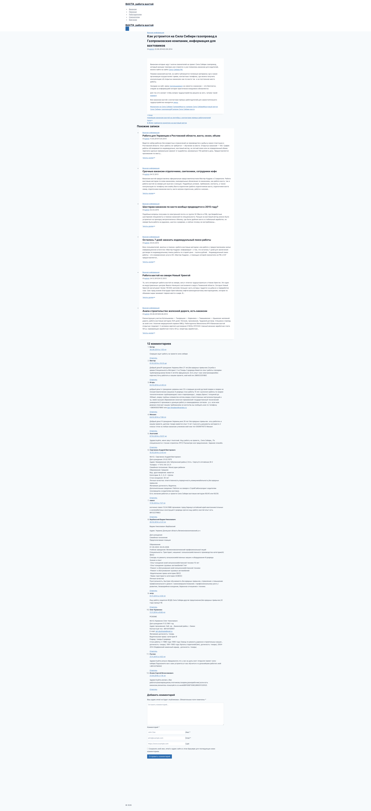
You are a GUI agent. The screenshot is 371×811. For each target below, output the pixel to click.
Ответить (153, 358)
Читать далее (149, 158)
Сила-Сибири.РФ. (176, 70)
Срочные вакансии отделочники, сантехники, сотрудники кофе (180, 171)
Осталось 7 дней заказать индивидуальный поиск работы (177, 239)
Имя (188, 732)
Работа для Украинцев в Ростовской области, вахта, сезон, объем (181, 135)
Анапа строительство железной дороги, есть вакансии (175, 311)
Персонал (133, 12)
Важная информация (155, 33)
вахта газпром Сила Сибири (191, 107)
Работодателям (135, 15)
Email (188, 738)
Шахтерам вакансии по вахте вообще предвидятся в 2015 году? (180, 206)
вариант (153, 96)
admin (151, 49)
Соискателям (134, 17)
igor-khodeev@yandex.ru (177, 408)
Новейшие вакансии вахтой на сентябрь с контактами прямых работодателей (179, 116)
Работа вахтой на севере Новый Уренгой (166, 275)
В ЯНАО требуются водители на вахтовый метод (167, 122)
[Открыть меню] (127, 29)
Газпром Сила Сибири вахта (183, 109)
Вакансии (133, 9)
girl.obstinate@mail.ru (164, 631)
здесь (175, 102)
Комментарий (153, 727)
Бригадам (133, 20)
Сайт (187, 744)
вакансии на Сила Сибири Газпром (165, 107)
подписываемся (176, 86)
